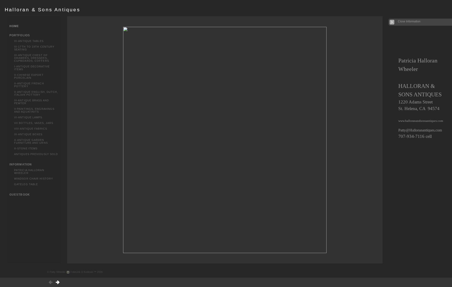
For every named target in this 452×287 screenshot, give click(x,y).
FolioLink (75, 272)
